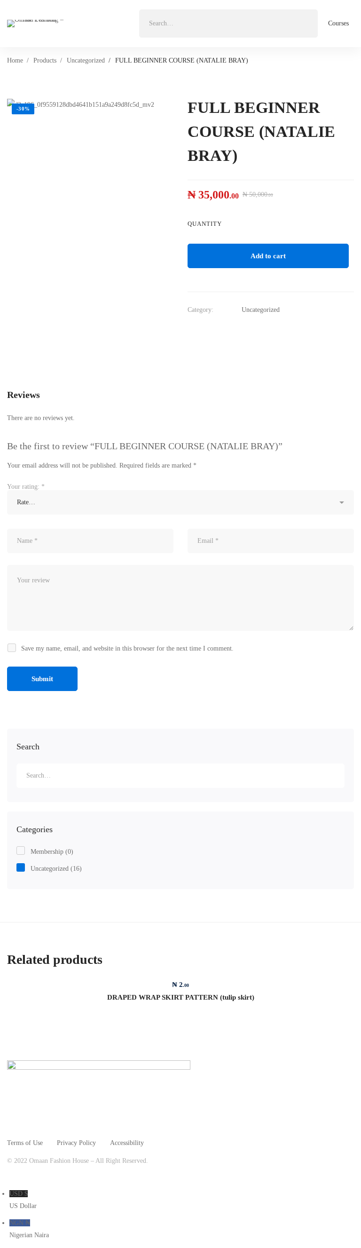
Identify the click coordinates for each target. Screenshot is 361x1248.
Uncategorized (86, 60)
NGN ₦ (29, 1229)
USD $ (23, 1199)
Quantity (205, 223)
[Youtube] (77, 1174)
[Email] (266, 331)
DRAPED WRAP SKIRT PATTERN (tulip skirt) (180, 997)
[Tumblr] (247, 331)
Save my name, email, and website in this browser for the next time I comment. (127, 648)
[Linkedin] (228, 331)
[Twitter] (191, 331)
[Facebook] (210, 331)
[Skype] (55, 1174)
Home (15, 60)
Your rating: (26, 486)
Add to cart (268, 256)
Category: (200, 309)
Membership (52, 851)
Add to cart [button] (180, 976)
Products (44, 60)
